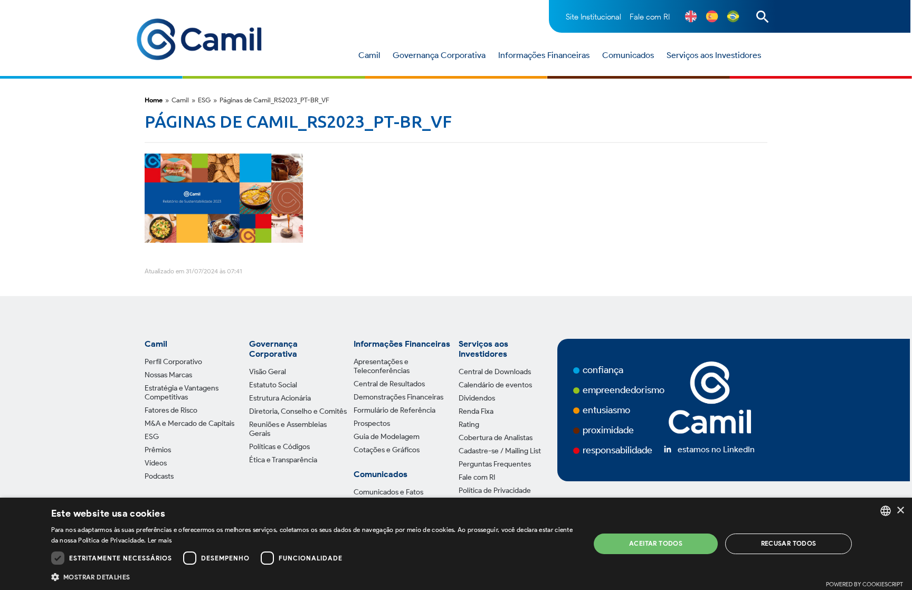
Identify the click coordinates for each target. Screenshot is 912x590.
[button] (312, 576)
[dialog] (456, 544)
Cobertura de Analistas (496, 437)
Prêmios (158, 449)
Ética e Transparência (283, 459)
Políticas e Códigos (279, 446)
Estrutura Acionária (280, 398)
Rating (469, 424)
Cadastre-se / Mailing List (500, 450)
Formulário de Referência (394, 410)
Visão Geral (267, 371)
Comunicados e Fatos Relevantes (388, 497)
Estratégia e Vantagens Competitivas (181, 393)
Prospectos (372, 423)
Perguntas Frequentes (495, 464)
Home (154, 100)
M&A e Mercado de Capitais (189, 423)
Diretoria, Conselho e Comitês (298, 411)
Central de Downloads (495, 371)
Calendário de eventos (495, 384)
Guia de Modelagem (387, 436)
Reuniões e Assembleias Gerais (288, 429)
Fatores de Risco (171, 410)
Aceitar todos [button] (655, 543)
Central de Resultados (389, 383)
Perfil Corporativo (173, 361)
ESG (152, 436)
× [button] (900, 511)
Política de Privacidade (495, 490)
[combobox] (885, 511)
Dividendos (477, 398)
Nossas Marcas (168, 374)
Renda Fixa (476, 411)
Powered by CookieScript (864, 584)
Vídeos (156, 463)
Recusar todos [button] (788, 543)
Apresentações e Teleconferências (382, 366)
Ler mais (160, 540)
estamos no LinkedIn (716, 449)
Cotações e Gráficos (387, 449)
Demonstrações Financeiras (398, 397)
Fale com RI (650, 17)
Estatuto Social (273, 384)
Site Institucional (593, 17)
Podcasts (159, 476)
